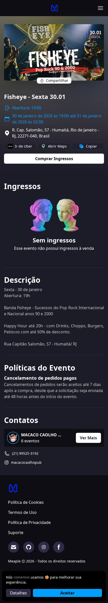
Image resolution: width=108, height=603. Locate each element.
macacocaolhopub (26, 462)
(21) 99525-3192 (25, 453)
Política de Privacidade (29, 522)
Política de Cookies (26, 502)
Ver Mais (88, 438)
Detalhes (18, 593)
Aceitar (67, 593)
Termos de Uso (22, 512)
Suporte (15, 532)
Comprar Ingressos (54, 158)
